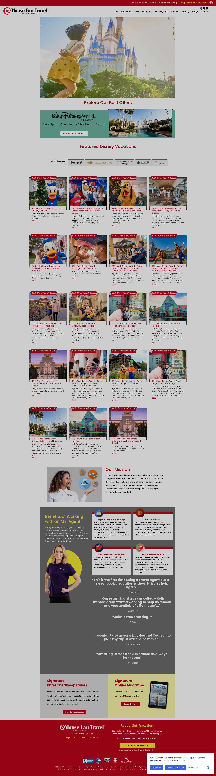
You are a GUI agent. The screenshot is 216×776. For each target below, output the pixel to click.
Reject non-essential (175, 767)
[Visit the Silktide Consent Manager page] (208, 767)
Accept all (157, 767)
